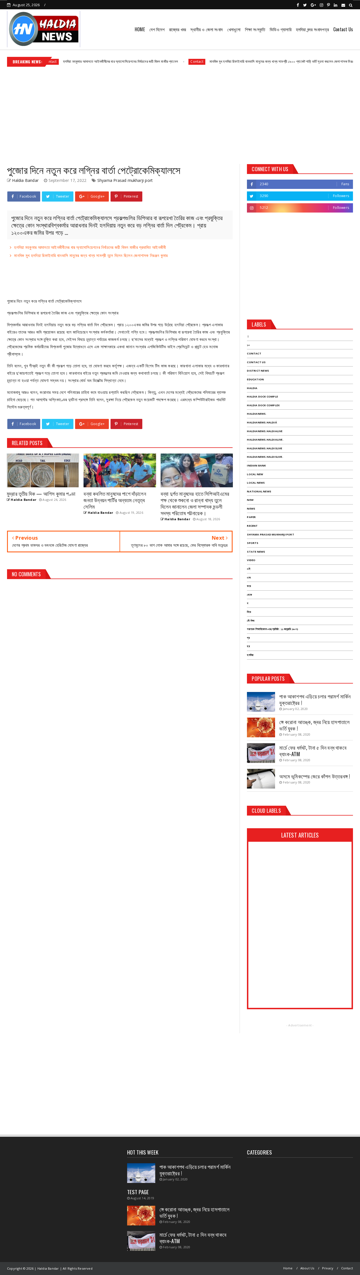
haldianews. (256, 414)
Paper (251, 517)
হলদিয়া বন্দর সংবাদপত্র (312, 29)
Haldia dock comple (262, 396)
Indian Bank (256, 465)
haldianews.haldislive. (265, 457)
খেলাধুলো (233, 29)
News (251, 508)
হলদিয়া (250, 655)
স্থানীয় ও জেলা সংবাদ (206, 29)
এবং (249, 577)
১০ (248, 345)
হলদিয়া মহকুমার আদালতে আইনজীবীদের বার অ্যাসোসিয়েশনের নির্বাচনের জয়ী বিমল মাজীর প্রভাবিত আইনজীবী (90, 247)
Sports (252, 543)
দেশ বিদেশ (157, 29)
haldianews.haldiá (262, 422)
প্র (248, 638)
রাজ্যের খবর (177, 29)
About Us (307, 1268)
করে (249, 586)
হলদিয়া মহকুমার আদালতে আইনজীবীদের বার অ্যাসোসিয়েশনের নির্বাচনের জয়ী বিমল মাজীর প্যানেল (98, 61)
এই (248, 569)
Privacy (327, 1268)
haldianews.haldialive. (265, 439)
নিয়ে (249, 612)
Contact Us (343, 29)
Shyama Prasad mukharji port (125, 180)
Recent (252, 526)
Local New (255, 474)
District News (258, 370)
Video (251, 560)
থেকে (249, 595)
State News (256, 551)
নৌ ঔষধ (250, 620)
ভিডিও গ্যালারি (280, 29)
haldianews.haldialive (264, 431)
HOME (140, 29)
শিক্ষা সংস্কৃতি (255, 29)
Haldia (252, 388)
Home (288, 1268)
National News (259, 491)
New (250, 500)
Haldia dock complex (263, 405)
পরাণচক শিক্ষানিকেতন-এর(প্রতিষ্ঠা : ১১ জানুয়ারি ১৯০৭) (272, 629)
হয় (248, 646)
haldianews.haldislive (264, 448)
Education (255, 379)
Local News (256, 482)
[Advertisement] (180, 113)
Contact (174, 61)
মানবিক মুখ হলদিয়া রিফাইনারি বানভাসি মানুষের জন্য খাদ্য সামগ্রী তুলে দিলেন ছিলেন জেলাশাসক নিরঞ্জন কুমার (91, 255)
